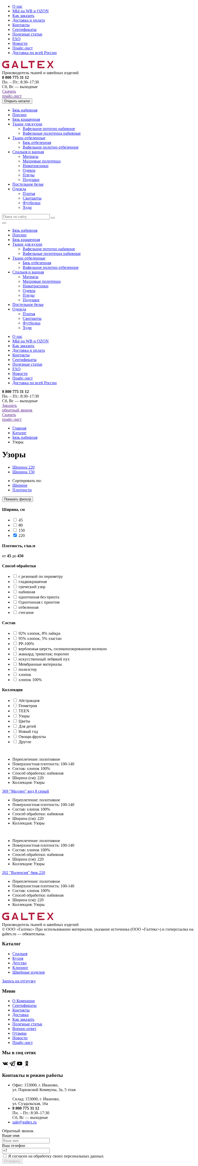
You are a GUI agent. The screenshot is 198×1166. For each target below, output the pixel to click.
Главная (19, 428)
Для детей (27, 726)
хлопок (25, 674)
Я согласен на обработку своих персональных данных (56, 1156)
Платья (29, 193)
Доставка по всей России (34, 52)
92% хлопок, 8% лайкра (39, 633)
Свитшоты (32, 198)
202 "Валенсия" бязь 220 (23, 872)
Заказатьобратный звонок (17, 407)
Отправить (12, 1161)
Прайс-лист (22, 48)
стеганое (26, 612)
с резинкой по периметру (41, 576)
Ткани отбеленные (28, 138)
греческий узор (32, 587)
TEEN (24, 711)
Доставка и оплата (28, 20)
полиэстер (28, 669)
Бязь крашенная (26, 119)
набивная (27, 592)
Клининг (20, 967)
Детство (19, 963)
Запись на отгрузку (19, 981)
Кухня (17, 958)
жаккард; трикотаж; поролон (44, 654)
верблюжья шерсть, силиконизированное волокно (63, 649)
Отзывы (19, 1033)
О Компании (23, 1001)
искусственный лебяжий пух (44, 659)
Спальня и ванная (28, 152)
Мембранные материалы (40, 664)
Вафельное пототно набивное (49, 128)
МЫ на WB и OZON (30, 11)
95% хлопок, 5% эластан (40, 638)
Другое (25, 742)
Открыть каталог (17, 101)
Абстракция (29, 700)
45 (21, 520)
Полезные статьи (27, 34)
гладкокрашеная (33, 581)
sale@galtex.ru (24, 1122)
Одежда (19, 189)
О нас (17, 6)
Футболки (31, 203)
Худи (27, 207)
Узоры (24, 716)
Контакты (21, 25)
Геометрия (28, 706)
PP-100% (26, 643)
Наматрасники (35, 166)
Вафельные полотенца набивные (52, 133)
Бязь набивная (24, 110)
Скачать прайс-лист (12, 93)
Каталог (19, 433)
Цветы (24, 721)
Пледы (29, 175)
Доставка (20, 1015)
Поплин (19, 115)
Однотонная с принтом (39, 602)
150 (22, 530)
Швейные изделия (28, 972)
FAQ (16, 39)
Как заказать (23, 15)
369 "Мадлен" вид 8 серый (25, 791)
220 (22, 535)
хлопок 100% (30, 680)
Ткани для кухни (27, 124)
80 (21, 525)
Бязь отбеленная (37, 142)
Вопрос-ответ (24, 1028)
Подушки (31, 179)
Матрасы (30, 156)
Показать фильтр (17, 499)
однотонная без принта (39, 597)
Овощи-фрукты (32, 736)
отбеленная (28, 607)
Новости (20, 43)
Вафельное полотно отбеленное (51, 147)
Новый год (28, 731)
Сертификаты (24, 29)
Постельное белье (28, 184)
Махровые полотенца (42, 161)
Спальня (19, 953)
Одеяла (29, 170)
